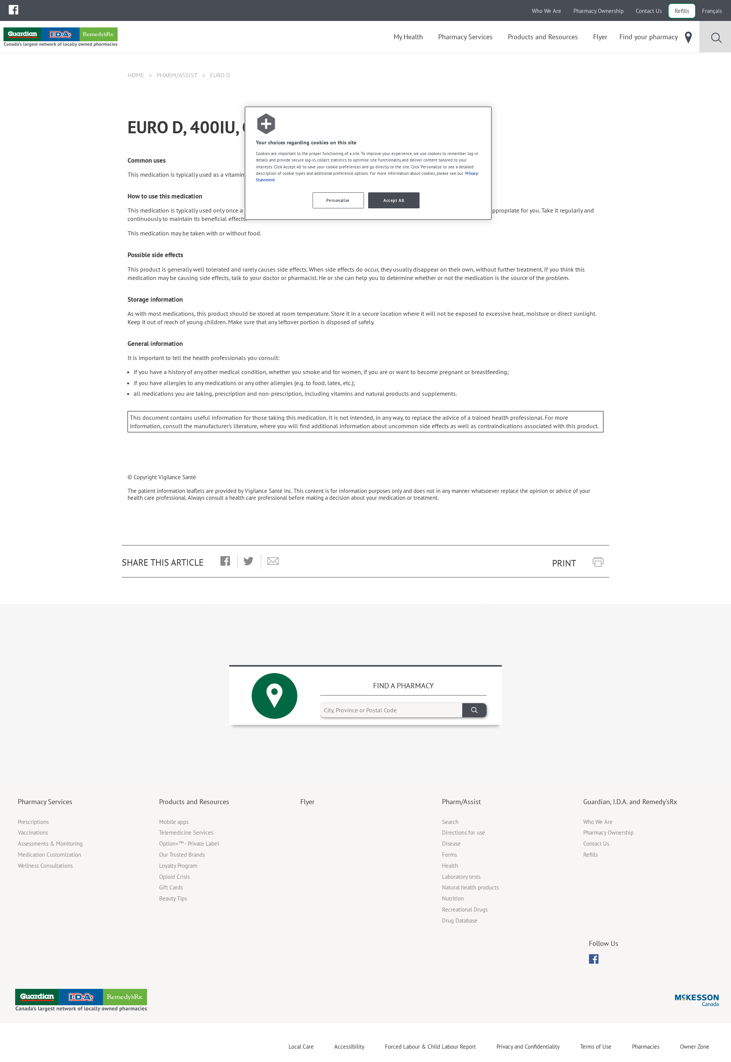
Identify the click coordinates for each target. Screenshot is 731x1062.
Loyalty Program (178, 865)
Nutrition (453, 898)
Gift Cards (171, 887)
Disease (451, 843)
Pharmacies (645, 1046)
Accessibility (349, 1046)
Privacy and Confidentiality (528, 1046)
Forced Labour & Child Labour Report (430, 1046)
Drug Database (459, 920)
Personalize (338, 200)
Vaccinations (33, 832)
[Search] (474, 710)
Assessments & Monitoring (50, 843)
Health (450, 865)
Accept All (393, 200)
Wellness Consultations (45, 865)
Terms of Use (595, 1046)
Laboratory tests (461, 876)
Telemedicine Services (186, 832)
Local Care (301, 1046)
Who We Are (546, 10)
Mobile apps (173, 821)
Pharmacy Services (45, 801)
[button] (225, 561)
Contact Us (649, 10)
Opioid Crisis (174, 876)
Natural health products (470, 887)
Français (712, 10)
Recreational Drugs (465, 909)
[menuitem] (13, 9)
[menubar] (13, 10)
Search (450, 821)
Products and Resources (194, 801)
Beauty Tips (173, 898)
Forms (449, 854)
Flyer (307, 801)
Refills (682, 10)
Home (136, 75)
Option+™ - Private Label (189, 843)
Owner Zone (694, 1046)
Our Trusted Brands (182, 854)
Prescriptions (33, 821)
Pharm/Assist (177, 75)
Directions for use (463, 832)
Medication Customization (49, 854)
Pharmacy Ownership (598, 10)
